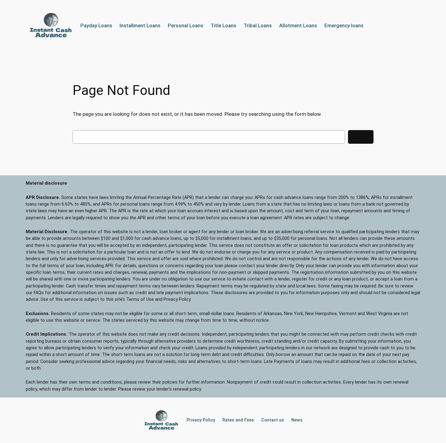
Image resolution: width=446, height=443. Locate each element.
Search (361, 137)
